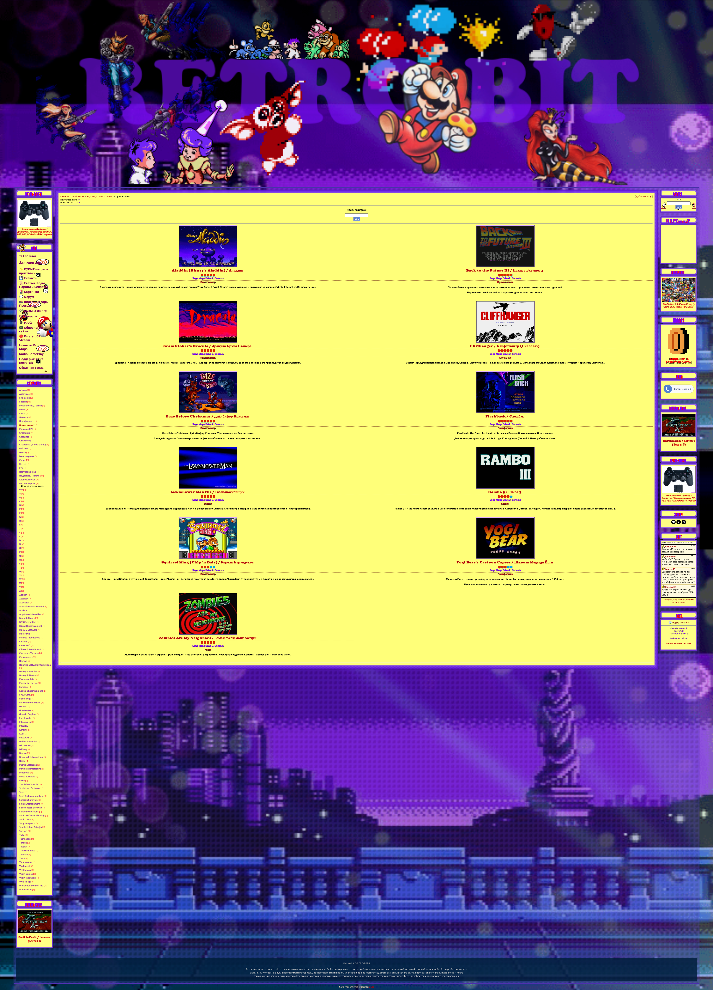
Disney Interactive (28, 671)
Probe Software (27, 776)
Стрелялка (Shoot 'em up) (32, 444)
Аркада (23, 390)
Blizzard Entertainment (30, 626)
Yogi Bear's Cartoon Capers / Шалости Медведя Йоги (504, 562)
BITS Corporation (27, 622)
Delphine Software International (35, 665)
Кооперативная (27, 479)
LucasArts (24, 737)
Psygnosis (24, 772)
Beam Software (27, 618)
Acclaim (23, 594)
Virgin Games (26, 874)
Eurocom (23, 687)
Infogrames (25, 722)
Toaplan (23, 846)
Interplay (23, 726)
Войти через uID (682, 389)
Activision (24, 602)
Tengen (23, 842)
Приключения (26, 425)
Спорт (22, 460)
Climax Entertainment (30, 649)
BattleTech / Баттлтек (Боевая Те (34, 939)
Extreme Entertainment (31, 691)
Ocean (22, 761)
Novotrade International (31, 757)
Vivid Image (25, 881)
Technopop (25, 839)
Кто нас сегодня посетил (678, 643)
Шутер (22, 464)
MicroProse (24, 745)
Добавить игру (643, 196)
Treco (22, 858)
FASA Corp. (25, 694)
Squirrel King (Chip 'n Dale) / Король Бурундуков (207, 562)
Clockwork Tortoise (29, 653)
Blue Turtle (24, 633)
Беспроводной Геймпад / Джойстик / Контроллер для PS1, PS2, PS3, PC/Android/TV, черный (34, 232)
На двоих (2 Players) (29, 475)
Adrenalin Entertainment (31, 606)
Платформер (26, 421)
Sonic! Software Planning (32, 815)
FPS (21, 468)
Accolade (23, 598)
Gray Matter (25, 710)
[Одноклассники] (678, 522)
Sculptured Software (29, 788)
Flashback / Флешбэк (504, 416)
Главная (64, 196)
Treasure (23, 854)
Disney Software (27, 675)
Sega (21, 792)
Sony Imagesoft (27, 823)
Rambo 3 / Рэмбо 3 (504, 492)
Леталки (23, 417)
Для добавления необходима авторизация (679, 600)
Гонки (22, 409)
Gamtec (23, 706)
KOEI (21, 733)
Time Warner (25, 862)
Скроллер (24, 436)
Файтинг (23, 448)
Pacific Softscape (28, 765)
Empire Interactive (28, 683)
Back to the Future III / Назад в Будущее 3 (504, 270)
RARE (22, 780)
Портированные (27, 472)
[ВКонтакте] (673, 522)
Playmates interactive (30, 768)
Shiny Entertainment (29, 803)
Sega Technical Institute (31, 796)
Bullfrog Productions (29, 637)
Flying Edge (25, 698)
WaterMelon (25, 889)
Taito (22, 835)
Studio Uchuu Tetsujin (30, 827)
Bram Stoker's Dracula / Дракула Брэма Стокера (207, 346)
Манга (22, 452)
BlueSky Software (28, 630)
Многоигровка (26, 456)
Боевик (23, 401)
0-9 (21, 489)
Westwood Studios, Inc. (31, 885)
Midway (23, 749)
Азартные (24, 394)
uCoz (371, 987)
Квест (22, 413)
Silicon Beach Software (30, 807)
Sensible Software (28, 800)
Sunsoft (23, 831)
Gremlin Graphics (27, 714)
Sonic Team (25, 819)
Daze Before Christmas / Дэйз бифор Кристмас (207, 416)
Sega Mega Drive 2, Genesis (100, 196)
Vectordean (25, 870)
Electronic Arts (26, 679)
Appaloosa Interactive (30, 614)
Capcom (23, 641)
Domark (23, 661)
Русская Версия (27, 483)
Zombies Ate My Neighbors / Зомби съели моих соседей (207, 638)
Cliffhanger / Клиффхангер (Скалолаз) (505, 346)
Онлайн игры (77, 196)
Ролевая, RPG (26, 429)
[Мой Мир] (684, 522)
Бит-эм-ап (24, 398)
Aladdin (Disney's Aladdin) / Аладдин (207, 270)
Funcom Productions (29, 702)
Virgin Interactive (27, 877)
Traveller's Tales (27, 850)
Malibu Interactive (28, 741)
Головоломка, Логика (30, 405)
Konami (23, 729)
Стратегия (24, 433)
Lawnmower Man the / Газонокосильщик (207, 492)
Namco (23, 753)
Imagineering (25, 718)
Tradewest (24, 866)
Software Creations (29, 811)
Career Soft (24, 645)
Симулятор (25, 440)
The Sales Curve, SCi (29, 784)
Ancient (23, 610)
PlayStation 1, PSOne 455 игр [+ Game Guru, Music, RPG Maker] (679, 305)
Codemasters (25, 657)
